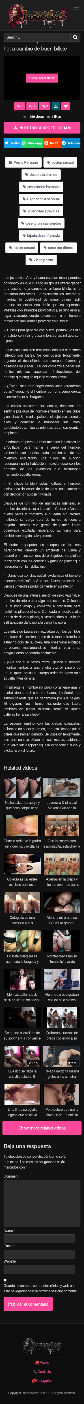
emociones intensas (43, 186)
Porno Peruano (25, 162)
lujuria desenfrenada (43, 235)
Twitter (15, 143)
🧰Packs (42, 1362)
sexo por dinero (60, 247)
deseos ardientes (43, 174)
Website (10, 1261)
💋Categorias (42, 1380)
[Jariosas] (37, 16)
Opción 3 (44, 106)
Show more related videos (42, 1128)
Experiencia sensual (43, 198)
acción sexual (62, 162)
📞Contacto (42, 1371)
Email (9, 1245)
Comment (11, 1176)
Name (9, 1230)
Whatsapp (34, 143)
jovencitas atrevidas (43, 211)
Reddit (54, 143)
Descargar (56, 106)
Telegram (74, 143)
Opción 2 (32, 106)
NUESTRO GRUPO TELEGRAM (44, 127)
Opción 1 (19, 106)
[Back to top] (76, 1394)
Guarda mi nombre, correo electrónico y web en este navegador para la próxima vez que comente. (41, 1288)
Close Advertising (42, 78)
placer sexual (24, 247)
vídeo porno (43, 259)
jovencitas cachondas (43, 223)
